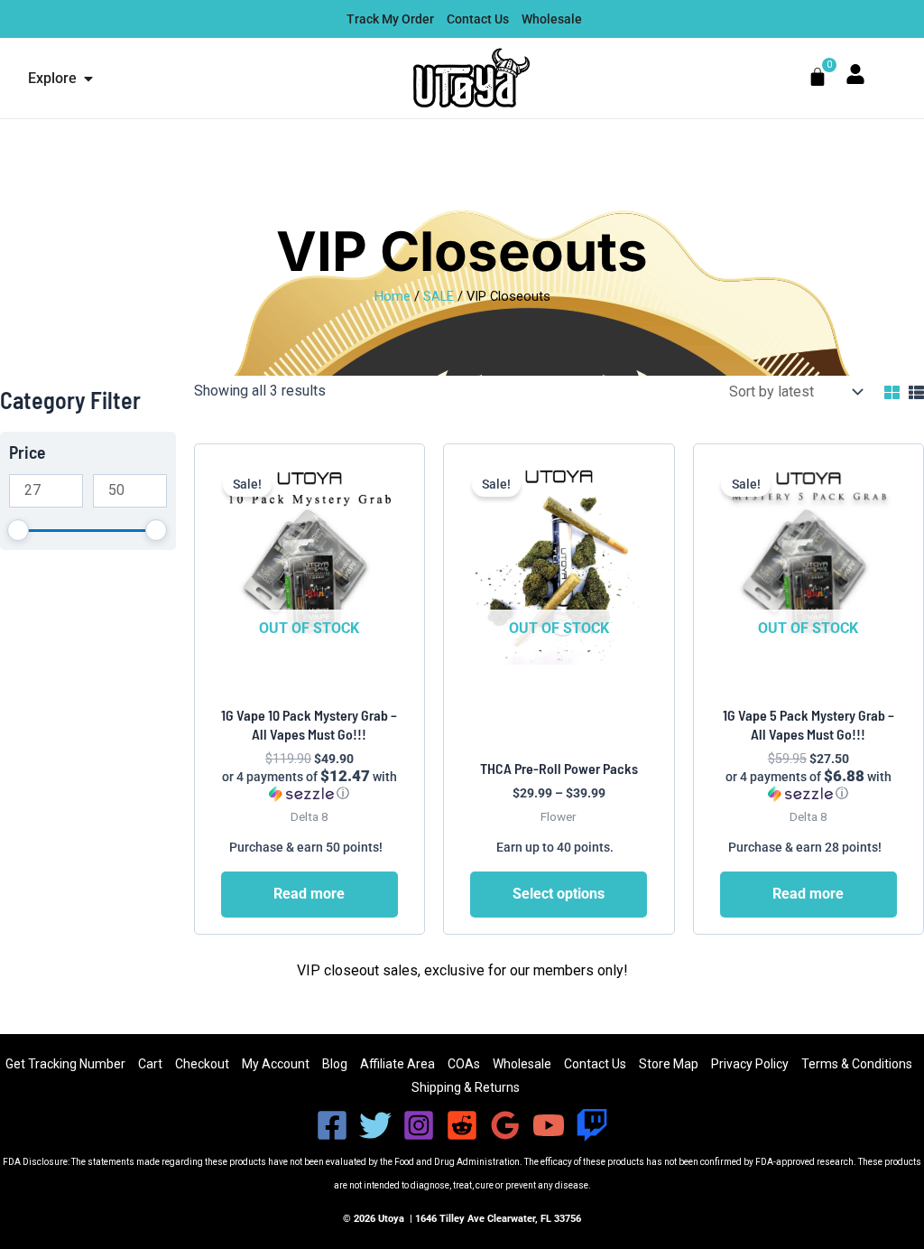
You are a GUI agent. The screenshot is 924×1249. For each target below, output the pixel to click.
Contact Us (595, 1064)
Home (392, 296)
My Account (276, 1064)
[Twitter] (375, 1125)
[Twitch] (592, 1125)
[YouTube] (548, 1125)
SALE (438, 296)
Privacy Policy (750, 1064)
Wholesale (522, 1064)
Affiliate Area (397, 1064)
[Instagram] (418, 1125)
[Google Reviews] (505, 1125)
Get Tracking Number (65, 1064)
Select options (559, 893)
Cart (150, 1064)
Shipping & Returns (465, 1087)
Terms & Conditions (856, 1064)
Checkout (202, 1064)
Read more (309, 893)
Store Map (668, 1064)
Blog (334, 1064)
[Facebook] (332, 1125)
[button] (309, 785)
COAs (464, 1064)
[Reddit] (462, 1125)
